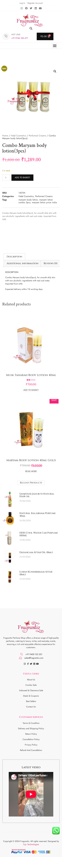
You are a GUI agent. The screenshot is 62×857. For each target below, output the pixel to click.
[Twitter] (31, 8)
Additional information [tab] (22, 263)
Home (5, 135)
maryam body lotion (28, 199)
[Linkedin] (35, 8)
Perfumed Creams (37, 135)
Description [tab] (14, 256)
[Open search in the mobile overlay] (31, 28)
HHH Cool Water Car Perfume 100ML (38, 534)
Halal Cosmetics (18, 135)
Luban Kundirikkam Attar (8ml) (35, 573)
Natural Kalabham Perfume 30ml (37, 515)
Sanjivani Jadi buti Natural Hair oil (36, 495)
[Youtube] (40, 8)
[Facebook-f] (28, 664)
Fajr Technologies (31, 844)
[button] (55, 46)
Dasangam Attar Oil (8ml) (36, 552)
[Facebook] (26, 8)
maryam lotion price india (44, 202)
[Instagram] (21, 8)
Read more (31, 471)
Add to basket (22, 177)
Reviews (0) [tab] (50, 263)
